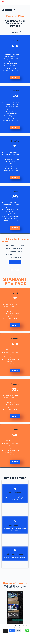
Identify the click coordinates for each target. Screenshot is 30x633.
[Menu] (27, 2)
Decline (18, 630)
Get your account (15, 525)
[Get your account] (15, 521)
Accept (11, 630)
